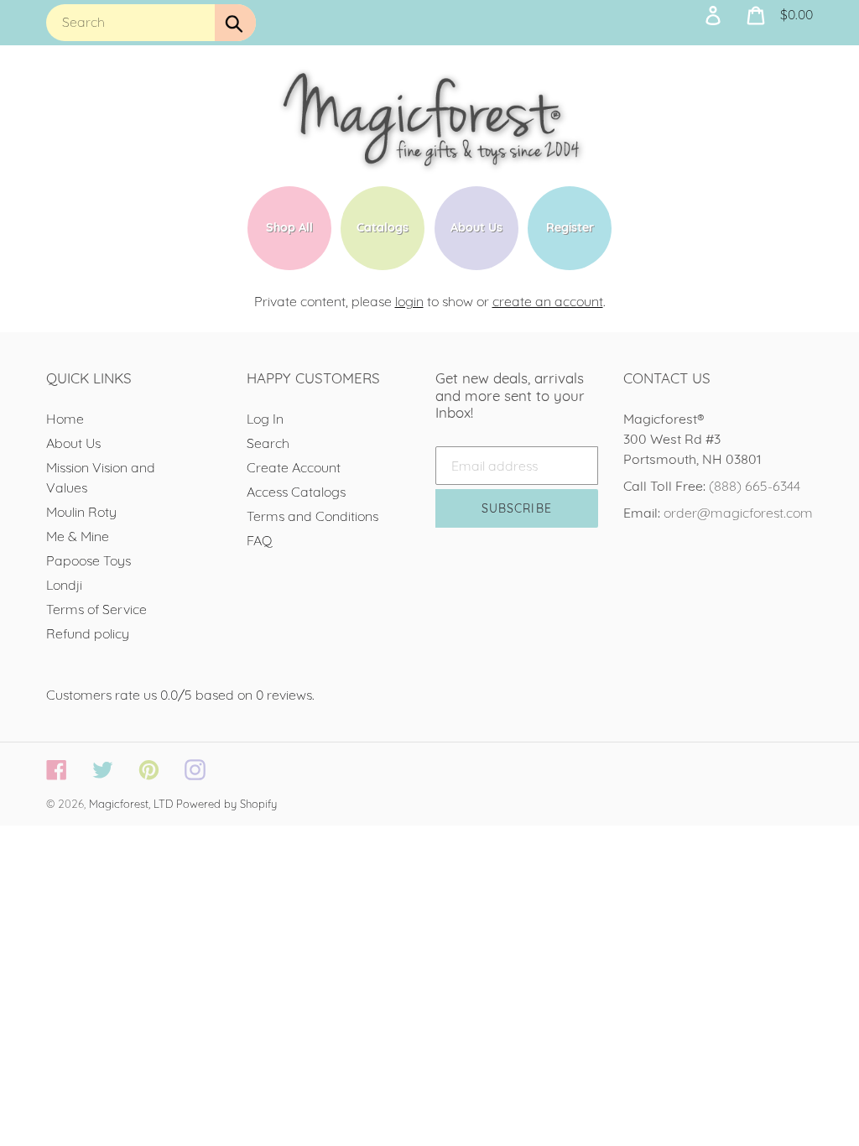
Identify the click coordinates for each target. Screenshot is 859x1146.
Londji (64, 584)
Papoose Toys (88, 560)
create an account (547, 301)
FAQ (260, 540)
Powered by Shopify (226, 803)
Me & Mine (77, 536)
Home (65, 418)
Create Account (294, 467)
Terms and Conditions (312, 516)
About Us (73, 443)
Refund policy (87, 633)
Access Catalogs (296, 491)
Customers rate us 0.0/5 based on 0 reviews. (180, 694)
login (409, 301)
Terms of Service (96, 609)
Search (268, 443)
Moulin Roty (81, 511)
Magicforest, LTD (131, 803)
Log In (265, 418)
